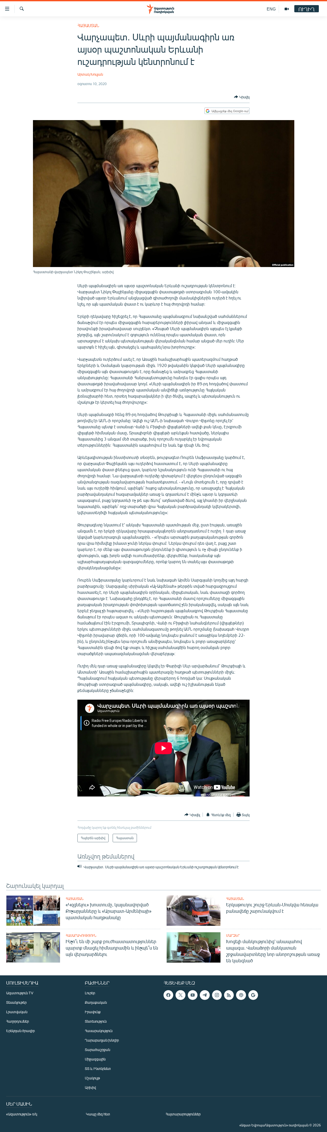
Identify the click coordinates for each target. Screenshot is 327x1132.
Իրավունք (93, 1012)
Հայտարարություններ (183, 1114)
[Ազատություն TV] (286, 9)
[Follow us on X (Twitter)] (180, 995)
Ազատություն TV (19, 993)
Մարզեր (233, 935)
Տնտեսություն (96, 1021)
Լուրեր (90, 993)
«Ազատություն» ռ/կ (21, 1114)
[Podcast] (241, 995)
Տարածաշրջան (97, 1049)
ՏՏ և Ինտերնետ (98, 1068)
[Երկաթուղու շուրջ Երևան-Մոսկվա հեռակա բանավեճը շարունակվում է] (193, 910)
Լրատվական (16, 1012)
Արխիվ (90, 1087)
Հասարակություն (81, 935)
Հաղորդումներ (17, 1021)
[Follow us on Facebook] (168, 995)
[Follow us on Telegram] (204, 995)
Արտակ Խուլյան (90, 74)
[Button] (242, 97)
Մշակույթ (92, 1078)
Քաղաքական (96, 1002)
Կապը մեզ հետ (98, 1114)
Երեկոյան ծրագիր (20, 1031)
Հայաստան (88, 25)
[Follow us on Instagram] (217, 995)
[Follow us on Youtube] (192, 995)
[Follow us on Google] (253, 995)
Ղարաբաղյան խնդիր (102, 1040)
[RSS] (229, 995)
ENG (271, 8)
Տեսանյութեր (16, 1002)
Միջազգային (95, 1059)
